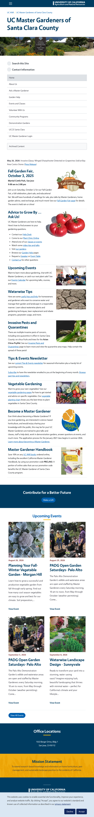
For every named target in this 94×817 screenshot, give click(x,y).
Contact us (16, 259)
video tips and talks (31, 245)
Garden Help (14, 97)
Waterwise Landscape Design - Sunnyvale (67, 662)
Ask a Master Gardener (19, 90)
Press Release (30, 164)
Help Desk (27, 234)
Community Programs (18, 116)
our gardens (21, 249)
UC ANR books (29, 454)
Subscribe (12, 372)
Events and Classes (17, 103)
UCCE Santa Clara (17, 129)
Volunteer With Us (17, 110)
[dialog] (47, 804)
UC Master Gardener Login (20, 136)
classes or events (35, 241)
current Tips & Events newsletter (29, 363)
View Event (13, 608)
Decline (70, 811)
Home (11, 77)
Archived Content (16, 146)
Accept (82, 811)
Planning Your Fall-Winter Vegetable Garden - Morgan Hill (25, 570)
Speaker (24, 256)
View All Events (17, 715)
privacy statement (62, 804)
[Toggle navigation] (10, 3)
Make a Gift (48, 500)
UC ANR (10, 12)
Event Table (35, 256)
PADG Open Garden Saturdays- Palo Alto (66, 567)
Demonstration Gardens (19, 123)
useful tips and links (29, 296)
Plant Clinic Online (31, 238)
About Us (13, 84)
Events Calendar (18, 280)
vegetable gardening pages (20, 392)
